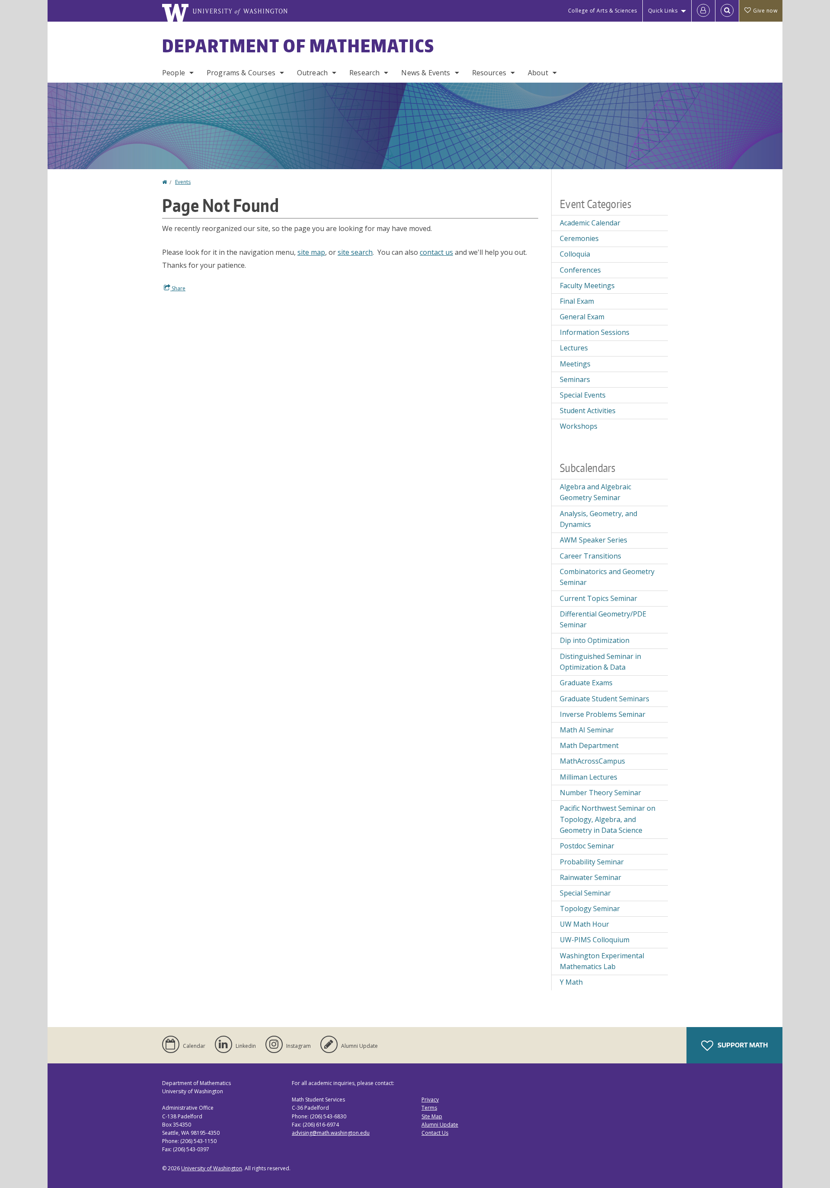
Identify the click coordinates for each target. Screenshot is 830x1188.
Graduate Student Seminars (604, 698)
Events (183, 182)
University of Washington (211, 1168)
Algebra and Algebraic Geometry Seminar (595, 492)
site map (311, 252)
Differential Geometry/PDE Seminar (603, 619)
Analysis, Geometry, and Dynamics (598, 519)
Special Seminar (585, 893)
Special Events (583, 395)
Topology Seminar (590, 908)
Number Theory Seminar (600, 792)
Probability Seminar (592, 862)
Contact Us (434, 1133)
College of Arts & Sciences (602, 10)
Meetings (575, 364)
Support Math (742, 1045)
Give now (765, 10)
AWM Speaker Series (593, 540)
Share (177, 288)
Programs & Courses (241, 72)
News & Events (425, 72)
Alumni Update (439, 1124)
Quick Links (663, 10)
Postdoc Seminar (587, 846)
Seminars (575, 379)
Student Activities (588, 410)
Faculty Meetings (587, 285)
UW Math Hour (584, 924)
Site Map (431, 1116)
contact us (436, 252)
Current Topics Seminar (598, 598)
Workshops (578, 426)
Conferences (580, 270)
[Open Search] (727, 11)
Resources (489, 72)
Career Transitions (590, 556)
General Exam (582, 316)
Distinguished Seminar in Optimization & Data (600, 662)
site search (355, 252)
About (538, 72)
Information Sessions (594, 332)
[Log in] (703, 11)
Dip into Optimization (594, 640)
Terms (429, 1107)
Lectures (574, 348)
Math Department (589, 745)
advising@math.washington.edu (331, 1133)
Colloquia (575, 254)
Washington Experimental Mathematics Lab (602, 961)
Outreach (312, 72)
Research (364, 72)
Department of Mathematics (298, 46)
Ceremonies (579, 238)
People (173, 72)
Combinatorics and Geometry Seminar (607, 577)
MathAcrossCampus (592, 761)
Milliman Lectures (588, 777)
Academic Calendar (590, 223)
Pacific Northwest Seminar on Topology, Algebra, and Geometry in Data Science (607, 819)
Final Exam (577, 301)
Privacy (430, 1099)
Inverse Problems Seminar (602, 714)
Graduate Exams (586, 682)
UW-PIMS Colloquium (594, 939)
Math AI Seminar (587, 730)
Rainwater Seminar (590, 877)
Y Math (571, 982)
